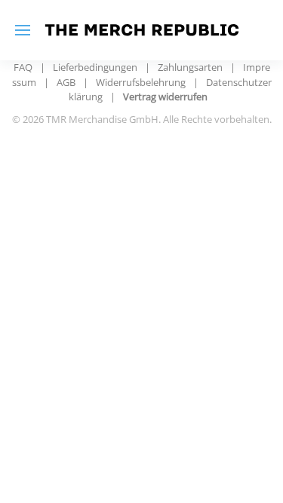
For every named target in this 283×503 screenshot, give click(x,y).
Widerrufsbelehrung (141, 82)
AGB (66, 82)
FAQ (23, 67)
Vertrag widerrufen (165, 96)
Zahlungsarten (190, 67)
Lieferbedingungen (95, 67)
